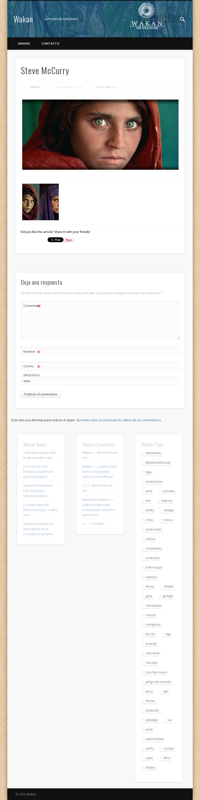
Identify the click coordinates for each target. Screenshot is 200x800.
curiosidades (154, 548)
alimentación (154, 482)
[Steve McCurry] (100, 134)
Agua (149, 472)
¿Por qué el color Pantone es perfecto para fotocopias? (38, 471)
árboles (150, 767)
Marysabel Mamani (95, 499)
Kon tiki (150, 634)
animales (169, 491)
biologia (169, 510)
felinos (150, 586)
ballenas (166, 501)
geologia (168, 596)
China (149, 520)
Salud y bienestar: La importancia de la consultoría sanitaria (38, 528)
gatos (149, 596)
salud (149, 729)
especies (151, 577)
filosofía (169, 586)
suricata (169, 748)
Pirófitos (98, 523)
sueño (149, 748)
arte (148, 501)
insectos (151, 615)
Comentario (31, 306)
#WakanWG (153, 453)
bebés (150, 510)
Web (26, 381)
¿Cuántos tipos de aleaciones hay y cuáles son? (40, 509)
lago (168, 634)
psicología (152, 720)
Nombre (31, 352)
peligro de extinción (158, 682)
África (166, 758)
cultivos (150, 539)
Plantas (150, 701)
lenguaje (151, 643)
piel (165, 691)
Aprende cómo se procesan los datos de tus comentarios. (119, 420)
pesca (149, 691)
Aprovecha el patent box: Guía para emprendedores (38, 490)
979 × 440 (103, 87)
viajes (149, 758)
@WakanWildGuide (158, 462)
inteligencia (153, 624)
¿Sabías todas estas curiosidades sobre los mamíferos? (99, 471)
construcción (153, 529)
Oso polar (152, 662)
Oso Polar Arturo (156, 672)
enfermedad (154, 567)
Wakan (23, 19)
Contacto (50, 43)
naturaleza (153, 653)
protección (152, 710)
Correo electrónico (31, 370)
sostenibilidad (154, 739)
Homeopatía (153, 605)
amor (149, 491)
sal (170, 720)
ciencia (168, 520)
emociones (153, 558)
